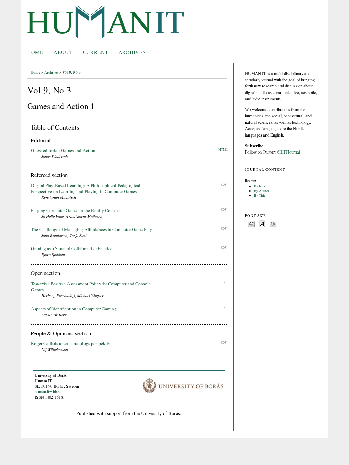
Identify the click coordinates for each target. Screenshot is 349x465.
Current (95, 52)
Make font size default (262, 223)
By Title (260, 195)
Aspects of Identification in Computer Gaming (74, 309)
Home (35, 52)
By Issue (260, 185)
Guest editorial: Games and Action (63, 150)
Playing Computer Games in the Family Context (75, 210)
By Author (261, 190)
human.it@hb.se (48, 391)
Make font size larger (273, 223)
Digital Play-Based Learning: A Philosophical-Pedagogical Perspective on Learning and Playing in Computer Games (85, 188)
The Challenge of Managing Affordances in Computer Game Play (91, 229)
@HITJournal (288, 152)
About (63, 52)
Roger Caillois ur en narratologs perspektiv (70, 343)
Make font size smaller (251, 223)
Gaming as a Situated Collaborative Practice (71, 248)
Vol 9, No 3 (71, 72)
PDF (223, 184)
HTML (223, 149)
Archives (132, 52)
